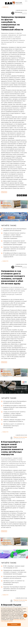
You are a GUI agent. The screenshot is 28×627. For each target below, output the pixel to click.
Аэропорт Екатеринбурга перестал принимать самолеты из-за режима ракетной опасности (14, 249)
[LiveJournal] (26, 195)
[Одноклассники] (20, 195)
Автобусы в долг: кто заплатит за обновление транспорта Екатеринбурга (13, 425)
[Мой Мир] (24, 195)
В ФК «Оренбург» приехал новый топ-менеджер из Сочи (13, 567)
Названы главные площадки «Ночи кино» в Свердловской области (14, 420)
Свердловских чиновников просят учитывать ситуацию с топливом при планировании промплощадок (14, 242)
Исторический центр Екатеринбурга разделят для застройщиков (14, 229)
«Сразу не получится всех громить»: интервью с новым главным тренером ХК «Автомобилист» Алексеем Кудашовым (14, 236)
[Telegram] (22, 195)
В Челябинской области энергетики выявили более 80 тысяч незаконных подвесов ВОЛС (14, 255)
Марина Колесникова (20, 437)
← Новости (4, 7)
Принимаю (14, 624)
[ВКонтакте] (18, 195)
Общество (4, 362)
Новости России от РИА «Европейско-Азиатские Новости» (10, 3)
